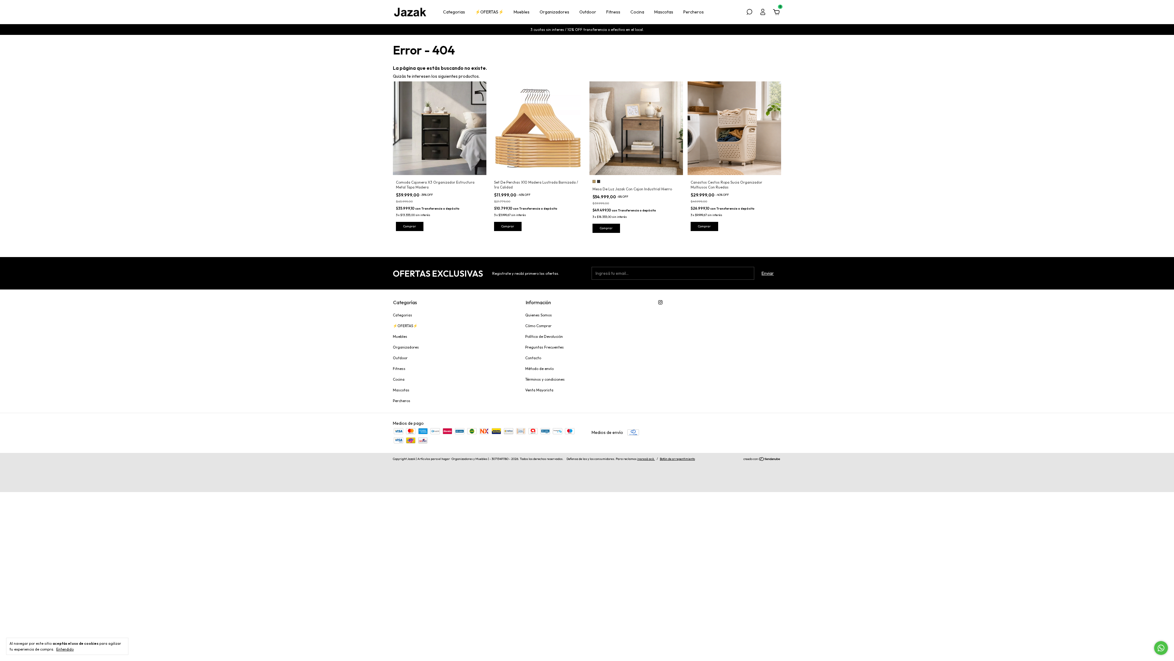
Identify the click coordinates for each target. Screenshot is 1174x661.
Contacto (533, 358)
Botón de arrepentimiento (677, 459)
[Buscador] (749, 13)
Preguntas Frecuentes (544, 347)
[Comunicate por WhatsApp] (1161, 648)
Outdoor (587, 12)
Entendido (65, 649)
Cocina (637, 12)
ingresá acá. (646, 459)
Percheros (693, 12)
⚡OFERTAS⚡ (489, 12)
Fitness (613, 12)
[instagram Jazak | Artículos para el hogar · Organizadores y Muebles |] (660, 302)
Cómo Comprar (538, 325)
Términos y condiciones (545, 379)
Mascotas (663, 12)
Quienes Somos (538, 315)
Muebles (522, 12)
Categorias (454, 12)
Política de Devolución (544, 336)
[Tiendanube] (762, 459)
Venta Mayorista (539, 390)
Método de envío (539, 368)
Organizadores (554, 12)
